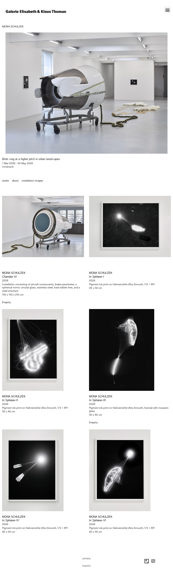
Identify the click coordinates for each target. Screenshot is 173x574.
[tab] (5, 181)
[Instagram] (153, 561)
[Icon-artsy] (147, 561)
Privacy (86, 558)
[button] (167, 9)
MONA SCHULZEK (13, 26)
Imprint (86, 566)
